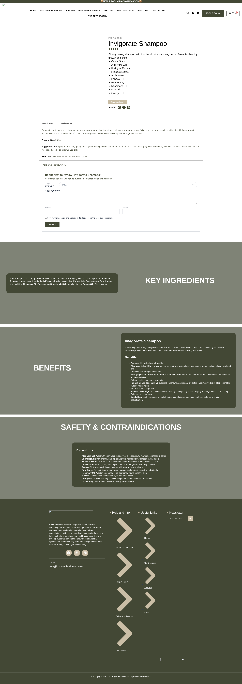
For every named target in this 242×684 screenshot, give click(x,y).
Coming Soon (117, 102)
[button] (119, 107)
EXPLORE (108, 10)
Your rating (49, 184)
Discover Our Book (51, 10)
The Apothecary (97, 16)
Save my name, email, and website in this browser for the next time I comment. (80, 218)
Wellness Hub (125, 10)
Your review (52, 190)
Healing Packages (89, 10)
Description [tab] (47, 123)
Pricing (70, 10)
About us (142, 10)
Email (125, 207)
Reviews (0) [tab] (66, 123)
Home (33, 10)
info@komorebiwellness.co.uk (66, 566)
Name (48, 207)
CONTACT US (158, 10)
